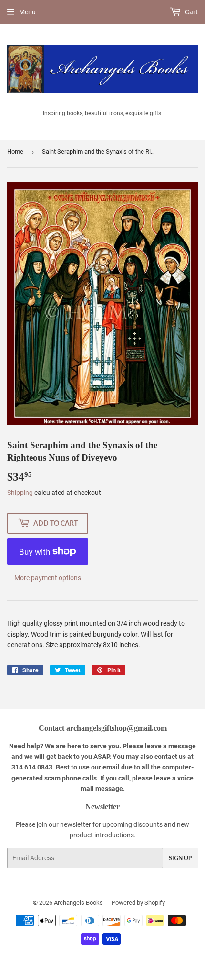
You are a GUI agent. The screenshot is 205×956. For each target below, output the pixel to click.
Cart (191, 12)
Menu (27, 12)
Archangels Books (78, 902)
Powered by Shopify (138, 902)
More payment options (47, 578)
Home (15, 151)
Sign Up (180, 858)
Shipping (20, 492)
